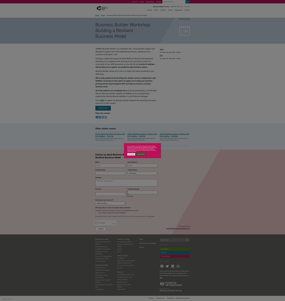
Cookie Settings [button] (131, 154)
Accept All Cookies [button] (141, 154)
